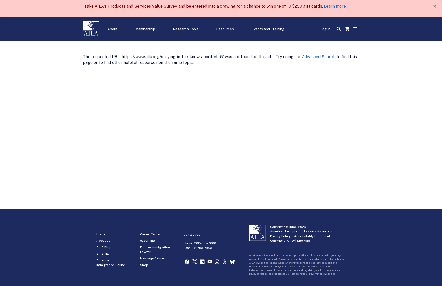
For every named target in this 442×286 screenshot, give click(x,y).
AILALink (103, 254)
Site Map (303, 240)
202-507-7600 (205, 243)
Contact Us (192, 234)
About (112, 29)
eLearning (147, 240)
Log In (325, 29)
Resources (225, 29)
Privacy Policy (280, 236)
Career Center (150, 234)
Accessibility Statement (312, 236)
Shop (144, 265)
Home (100, 234)
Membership (145, 29)
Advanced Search (318, 56)
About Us (103, 240)
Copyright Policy (282, 240)
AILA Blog (104, 247)
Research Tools (186, 29)
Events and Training (267, 29)
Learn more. (335, 6)
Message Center (152, 258)
